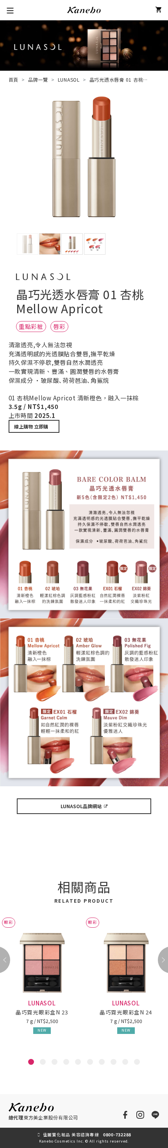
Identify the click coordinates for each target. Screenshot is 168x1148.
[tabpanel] (42, 982)
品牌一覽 (38, 79)
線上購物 (31, 426)
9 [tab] (126, 1063)
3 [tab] (55, 1063)
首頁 (14, 79)
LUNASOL (69, 79)
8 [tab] (114, 1063)
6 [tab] (91, 1063)
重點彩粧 (31, 326)
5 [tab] (78, 1063)
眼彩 (8, 922)
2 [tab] (43, 1063)
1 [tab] (32, 1063)
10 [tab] (139, 1063)
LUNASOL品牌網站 (81, 806)
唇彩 (59, 326)
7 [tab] (102, 1063)
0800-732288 (117, 1134)
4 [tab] (67, 1063)
